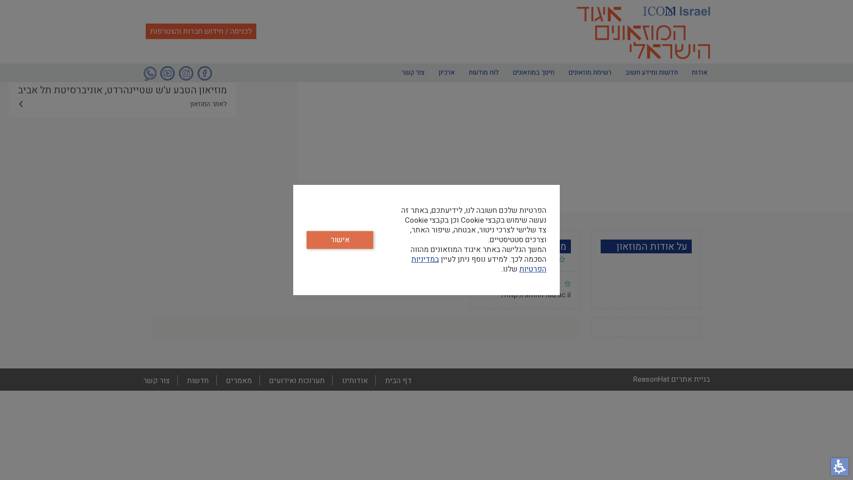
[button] (840, 467)
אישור (340, 239)
